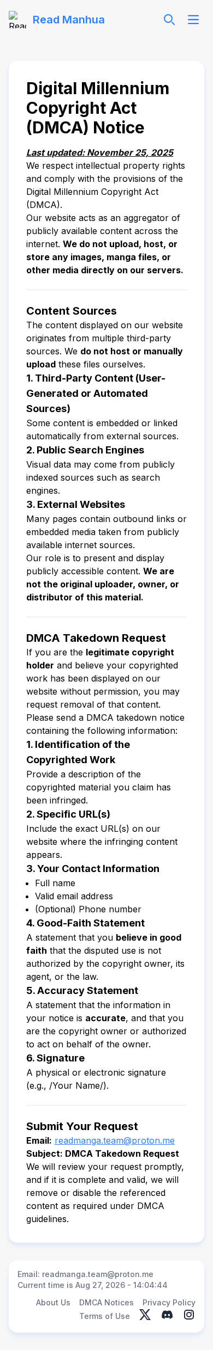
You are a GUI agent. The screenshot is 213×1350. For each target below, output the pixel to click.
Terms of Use (104, 1316)
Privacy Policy (169, 1302)
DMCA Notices (106, 1302)
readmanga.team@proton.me (115, 1140)
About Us (53, 1302)
